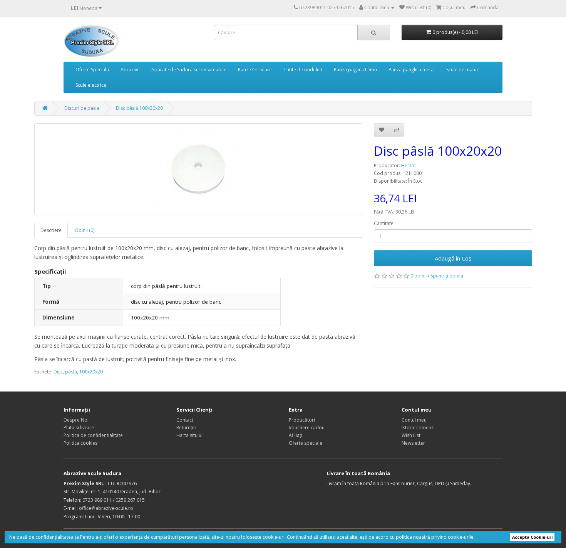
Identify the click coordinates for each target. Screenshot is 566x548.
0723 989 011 (97, 500)
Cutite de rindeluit (302, 69)
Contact (184, 420)
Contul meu (414, 420)
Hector (408, 165)
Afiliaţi (295, 435)
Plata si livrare (79, 427)
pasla (71, 371)
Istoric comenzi (418, 427)
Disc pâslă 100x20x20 (139, 108)
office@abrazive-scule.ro (106, 508)
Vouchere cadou (307, 427)
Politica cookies (80, 443)
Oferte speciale (305, 443)
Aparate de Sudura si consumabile (188, 69)
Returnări (186, 427)
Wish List (411, 435)
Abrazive (130, 69)
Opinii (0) (84, 230)
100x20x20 (91, 371)
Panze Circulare (255, 69)
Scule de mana (462, 69)
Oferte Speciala (92, 69)
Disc (58, 371)
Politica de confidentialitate (93, 435)
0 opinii (418, 275)
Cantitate (384, 223)
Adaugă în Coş (453, 258)
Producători (302, 420)
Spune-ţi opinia (446, 275)
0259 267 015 (130, 500)
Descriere (51, 230)
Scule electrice (90, 85)
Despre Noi (76, 420)
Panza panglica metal (411, 69)
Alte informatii (491, 537)
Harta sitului (189, 435)
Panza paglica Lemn (355, 69)
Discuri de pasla (81, 108)
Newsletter (413, 443)
